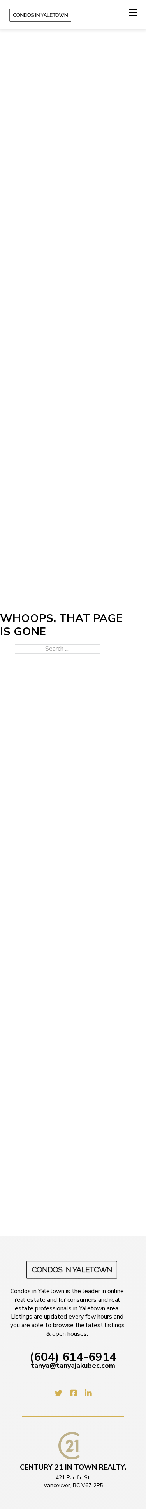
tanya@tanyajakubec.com (73, 1366)
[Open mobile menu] (133, 12)
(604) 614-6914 (73, 1357)
